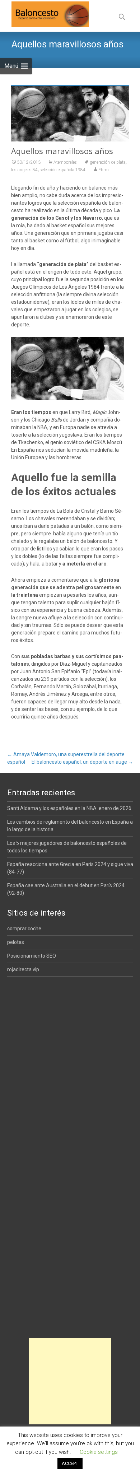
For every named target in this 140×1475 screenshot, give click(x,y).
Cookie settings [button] (99, 1452)
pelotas (15, 942)
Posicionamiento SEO (31, 956)
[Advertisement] (70, 1381)
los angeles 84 (24, 169)
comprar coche (24, 928)
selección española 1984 (62, 169)
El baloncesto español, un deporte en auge (82, 762)
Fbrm (103, 169)
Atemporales (65, 162)
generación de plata (108, 162)
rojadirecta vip (23, 969)
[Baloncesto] (44, 14)
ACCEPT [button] (70, 1463)
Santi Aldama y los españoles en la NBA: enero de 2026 (69, 808)
